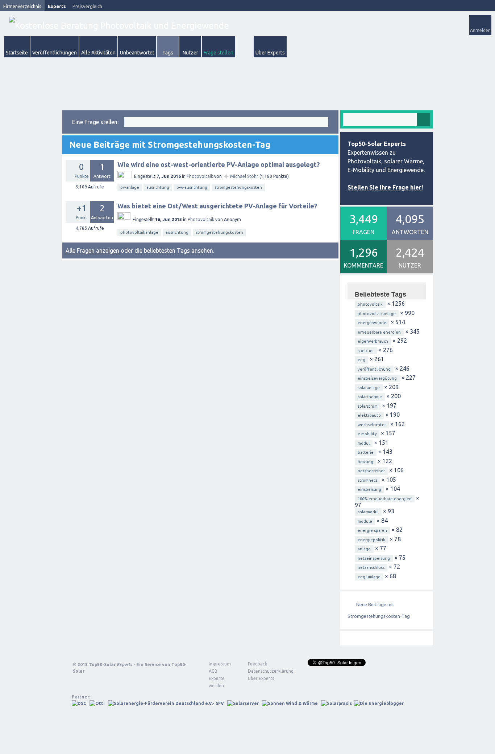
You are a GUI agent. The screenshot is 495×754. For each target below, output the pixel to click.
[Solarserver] (243, 703)
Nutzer (190, 53)
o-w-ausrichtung (191, 187)
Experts (57, 6)
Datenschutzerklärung (265, 671)
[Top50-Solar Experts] (119, 25)
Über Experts (270, 53)
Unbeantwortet (137, 53)
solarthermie (370, 397)
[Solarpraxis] (336, 703)
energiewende (372, 323)
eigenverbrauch (373, 341)
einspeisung (369, 489)
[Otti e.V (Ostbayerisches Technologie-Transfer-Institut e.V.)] (97, 703)
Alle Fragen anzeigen (92, 250)
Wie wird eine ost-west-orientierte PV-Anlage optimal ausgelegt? (218, 164)
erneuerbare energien (379, 332)
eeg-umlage (369, 577)
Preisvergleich (87, 6)
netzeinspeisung (374, 558)
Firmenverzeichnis (22, 6)
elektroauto (369, 415)
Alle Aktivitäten (98, 53)
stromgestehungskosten (238, 187)
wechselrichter (372, 425)
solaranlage (369, 388)
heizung (365, 462)
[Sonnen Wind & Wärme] (290, 703)
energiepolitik (371, 540)
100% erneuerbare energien (385, 499)
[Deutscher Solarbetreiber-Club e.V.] (79, 703)
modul (364, 443)
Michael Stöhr (244, 176)
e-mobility (367, 434)
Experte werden (217, 682)
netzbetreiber (371, 471)
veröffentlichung (374, 369)
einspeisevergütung (377, 378)
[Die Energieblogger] (379, 703)
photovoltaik (370, 304)
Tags (167, 53)
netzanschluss (371, 567)
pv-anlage (129, 187)
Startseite (17, 53)
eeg (361, 360)
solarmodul (368, 512)
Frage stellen (218, 53)
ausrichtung (157, 187)
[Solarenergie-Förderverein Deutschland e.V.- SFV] (166, 703)
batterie (366, 452)
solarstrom (368, 406)
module (365, 521)
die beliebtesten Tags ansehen (173, 250)
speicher (366, 351)
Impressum (220, 663)
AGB (213, 671)
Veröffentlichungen (54, 53)
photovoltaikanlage (139, 232)
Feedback (257, 663)
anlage (364, 549)
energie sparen (372, 530)
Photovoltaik (200, 176)
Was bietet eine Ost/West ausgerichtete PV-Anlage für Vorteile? (217, 205)
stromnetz (367, 480)
